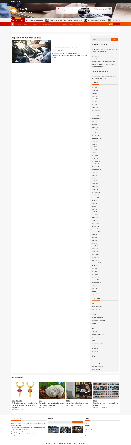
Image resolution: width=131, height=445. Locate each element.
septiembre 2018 (96, 169)
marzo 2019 (95, 155)
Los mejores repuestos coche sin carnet (65, 48)
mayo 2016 (94, 240)
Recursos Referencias (97, 343)
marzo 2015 (95, 271)
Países (93, 340)
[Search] (109, 24)
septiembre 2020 (96, 118)
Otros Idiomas (95, 337)
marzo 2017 (95, 215)
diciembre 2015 (96, 254)
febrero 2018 (95, 186)
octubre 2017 (95, 198)
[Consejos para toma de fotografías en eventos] (106, 390)
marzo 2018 (95, 183)
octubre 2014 (95, 280)
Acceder (94, 361)
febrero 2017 (95, 217)
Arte (71, 24)
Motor (56, 24)
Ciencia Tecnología (45, 24)
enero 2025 (95, 90)
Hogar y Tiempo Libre (97, 317)
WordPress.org (96, 369)
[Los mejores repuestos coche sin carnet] (31, 51)
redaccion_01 (63, 50)
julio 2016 (94, 234)
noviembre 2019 (96, 133)
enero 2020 (95, 130)
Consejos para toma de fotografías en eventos (110, 20)
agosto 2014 (95, 285)
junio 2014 (94, 291)
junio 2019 (94, 147)
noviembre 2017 (96, 195)
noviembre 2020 (96, 113)
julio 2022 (94, 93)
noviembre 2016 (96, 226)
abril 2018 (94, 181)
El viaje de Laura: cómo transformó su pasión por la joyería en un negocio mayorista (24, 405)
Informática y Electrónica (98, 320)
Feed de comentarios (97, 366)
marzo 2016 (95, 246)
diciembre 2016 (96, 223)
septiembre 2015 (96, 263)
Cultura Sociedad (96, 309)
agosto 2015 (95, 265)
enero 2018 (95, 189)
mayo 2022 (94, 96)
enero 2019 (95, 158)
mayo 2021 (94, 101)
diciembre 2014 (96, 274)
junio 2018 (94, 178)
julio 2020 (94, 121)
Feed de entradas (96, 364)
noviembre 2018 (96, 164)
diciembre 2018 (96, 161)
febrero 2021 (95, 107)
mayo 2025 (94, 87)
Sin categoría (95, 348)
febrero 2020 (95, 127)
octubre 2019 (95, 135)
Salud (34, 24)
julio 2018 (94, 175)
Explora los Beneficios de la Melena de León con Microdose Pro (52, 20)
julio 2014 (94, 288)
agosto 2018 (95, 172)
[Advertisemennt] (84, 10)
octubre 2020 (95, 116)
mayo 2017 (94, 209)
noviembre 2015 (96, 257)
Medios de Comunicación (98, 326)
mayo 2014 (94, 294)
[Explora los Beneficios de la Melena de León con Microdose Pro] (52, 390)
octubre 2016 (95, 229)
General (18, 24)
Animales (78, 24)
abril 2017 (94, 212)
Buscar (50, 418)
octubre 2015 (95, 260)
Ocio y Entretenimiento (98, 334)
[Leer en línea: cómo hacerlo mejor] (79, 390)
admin (22, 409)
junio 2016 (94, 237)
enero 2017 (95, 220)
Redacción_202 (78, 405)
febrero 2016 (95, 248)
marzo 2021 (95, 104)
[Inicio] (12, 24)
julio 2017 (94, 203)
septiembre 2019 (96, 138)
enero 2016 (95, 251)
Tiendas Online (95, 351)
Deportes (94, 312)
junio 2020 (94, 124)
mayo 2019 (94, 149)
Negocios (26, 24)
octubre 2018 (95, 166)
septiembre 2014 (96, 282)
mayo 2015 (94, 268)
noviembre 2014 (96, 277)
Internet (63, 24)
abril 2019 (94, 152)
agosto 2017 (95, 200)
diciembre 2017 (96, 192)
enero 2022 (95, 99)
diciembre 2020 (96, 110)
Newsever (73, 443)
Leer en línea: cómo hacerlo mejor (83, 20)
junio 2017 (94, 206)
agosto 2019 (95, 141)
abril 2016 (94, 243)
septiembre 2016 (96, 232)
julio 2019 (94, 144)
